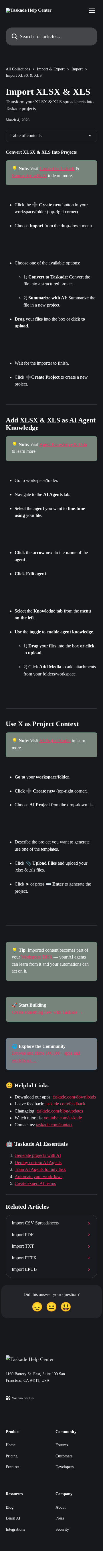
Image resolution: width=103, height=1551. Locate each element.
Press (60, 1518)
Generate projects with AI (38, 1155)
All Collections (18, 69)
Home (10, 1445)
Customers (64, 1456)
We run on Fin (23, 1398)
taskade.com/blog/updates (60, 1111)
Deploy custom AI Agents (38, 1162)
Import (77, 69)
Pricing (11, 1456)
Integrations (15, 1529)
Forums (62, 1445)
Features (12, 1467)
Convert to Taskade (57, 168)
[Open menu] (92, 10)
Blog (9, 1507)
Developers (65, 1467)
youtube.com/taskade (63, 1117)
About (61, 1507)
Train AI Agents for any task (40, 1169)
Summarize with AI (29, 175)
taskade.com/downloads (74, 1096)
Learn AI (13, 1518)
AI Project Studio (55, 740)
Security (62, 1529)
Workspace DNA (36, 957)
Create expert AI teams (35, 1183)
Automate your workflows (38, 1176)
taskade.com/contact (54, 1124)
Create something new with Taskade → (47, 1012)
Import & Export (51, 69)
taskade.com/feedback (65, 1103)
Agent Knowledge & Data (63, 444)
